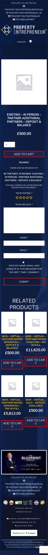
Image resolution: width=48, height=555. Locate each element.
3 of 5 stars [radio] (24, 197)
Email (24, 250)
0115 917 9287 (25, 526)
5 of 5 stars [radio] (30, 197)
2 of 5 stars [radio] (20, 197)
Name (24, 237)
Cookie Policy (24, 512)
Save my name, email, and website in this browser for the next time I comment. (24, 269)
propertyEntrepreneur (25, 16)
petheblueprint (25, 19)
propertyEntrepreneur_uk (25, 12)
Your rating (24, 193)
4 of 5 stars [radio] (27, 197)
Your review (24, 204)
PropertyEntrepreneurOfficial (24, 9)
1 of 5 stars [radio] (17, 197)
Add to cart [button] (12, 364)
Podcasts (21, 42)
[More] (30, 41)
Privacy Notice (24, 508)
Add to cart (24, 154)
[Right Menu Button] (46, 553)
